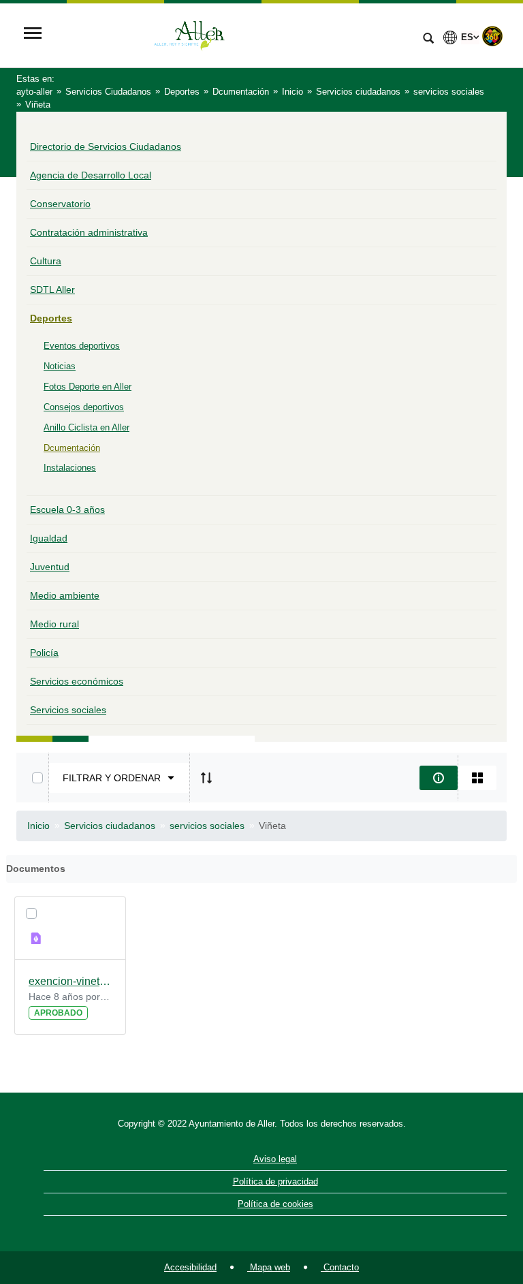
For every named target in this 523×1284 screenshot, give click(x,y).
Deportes (51, 318)
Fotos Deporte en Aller (87, 386)
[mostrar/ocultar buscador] (428, 39)
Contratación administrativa (89, 232)
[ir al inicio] (468, 1202)
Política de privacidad (275, 1181)
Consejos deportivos (84, 407)
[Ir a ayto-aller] (230, 34)
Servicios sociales (68, 709)
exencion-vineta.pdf (70, 981)
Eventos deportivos (82, 346)
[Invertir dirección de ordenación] (206, 778)
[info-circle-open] (438, 778)
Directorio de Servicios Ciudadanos (105, 146)
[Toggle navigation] (32, 34)
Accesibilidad (190, 1267)
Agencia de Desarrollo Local (90, 175)
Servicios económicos (76, 681)
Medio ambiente (64, 595)
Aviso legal (275, 1159)
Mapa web (268, 1267)
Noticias (60, 366)
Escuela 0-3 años (67, 509)
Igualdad (48, 538)
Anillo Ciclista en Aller (86, 427)
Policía (44, 652)
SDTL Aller (52, 289)
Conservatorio (60, 203)
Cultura (45, 260)
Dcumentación (72, 448)
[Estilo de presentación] (477, 778)
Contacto (340, 1267)
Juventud (49, 566)
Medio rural (54, 623)
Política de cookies (275, 1204)
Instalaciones (70, 468)
